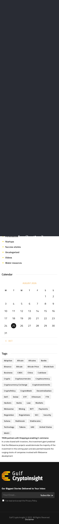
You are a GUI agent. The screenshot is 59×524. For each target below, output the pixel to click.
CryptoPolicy (9, 390)
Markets (39, 402)
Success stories (13, 247)
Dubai (15, 396)
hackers (7, 402)
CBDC (20, 372)
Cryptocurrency (43, 378)
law (29, 402)
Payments (43, 408)
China (30, 372)
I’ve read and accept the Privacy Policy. (21, 500)
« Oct (9, 341)
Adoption (8, 360)
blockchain (49, 366)
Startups (9, 241)
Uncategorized (12, 252)
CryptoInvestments (41, 384)
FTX (47, 396)
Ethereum (36, 396)
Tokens (22, 426)
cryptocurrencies (23, 378)
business (8, 372)
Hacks (19, 402)
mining (22, 408)
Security (47, 414)
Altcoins (32, 360)
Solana (7, 420)
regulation (9, 414)
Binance (7, 366)
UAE (32, 426)
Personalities (11, 236)
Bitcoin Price (33, 366)
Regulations (24, 414)
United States (45, 426)
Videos (8, 257)
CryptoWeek (26, 390)
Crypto (7, 378)
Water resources (13, 263)
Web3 (6, 433)
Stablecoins (35, 420)
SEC (37, 414)
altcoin (20, 360)
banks (44, 360)
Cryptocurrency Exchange (15, 384)
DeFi (6, 396)
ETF (25, 396)
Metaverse (9, 408)
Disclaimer (29, 519)
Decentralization (44, 390)
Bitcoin (19, 366)
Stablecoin (20, 420)
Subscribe (45, 495)
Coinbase (42, 372)
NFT (32, 408)
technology (9, 426)
